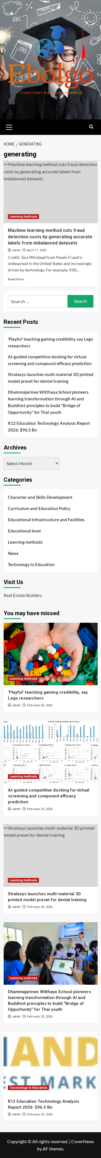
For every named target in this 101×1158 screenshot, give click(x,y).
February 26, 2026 (39, 705)
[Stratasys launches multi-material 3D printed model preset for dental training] (51, 855)
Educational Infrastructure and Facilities (46, 519)
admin (16, 250)
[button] (9, 126)
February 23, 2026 (39, 1016)
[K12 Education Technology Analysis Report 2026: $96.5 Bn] (51, 1063)
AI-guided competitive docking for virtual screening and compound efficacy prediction (50, 360)
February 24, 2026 (39, 907)
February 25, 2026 (39, 809)
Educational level (24, 530)
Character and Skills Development (40, 497)
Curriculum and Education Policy (39, 508)
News (13, 553)
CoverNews (82, 1141)
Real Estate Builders (23, 595)
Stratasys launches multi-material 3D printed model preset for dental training (50, 378)
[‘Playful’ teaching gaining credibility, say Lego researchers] (51, 654)
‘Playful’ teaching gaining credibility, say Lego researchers (50, 342)
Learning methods (23, 216)
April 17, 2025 (36, 250)
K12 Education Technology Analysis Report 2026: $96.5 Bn (49, 426)
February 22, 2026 (39, 1114)
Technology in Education (31, 564)
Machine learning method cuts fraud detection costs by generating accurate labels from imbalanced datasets (50, 237)
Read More (16, 279)
